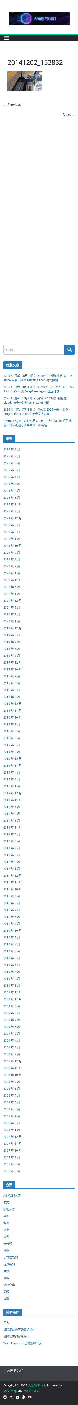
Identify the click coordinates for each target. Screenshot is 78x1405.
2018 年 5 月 (11, 656)
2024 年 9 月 (11, 525)
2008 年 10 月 (12, 1075)
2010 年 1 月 (11, 985)
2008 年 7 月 (11, 1095)
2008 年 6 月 (11, 1102)
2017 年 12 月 (12, 662)
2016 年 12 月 (12, 704)
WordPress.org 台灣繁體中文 (22, 1343)
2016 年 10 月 (12, 717)
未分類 (7, 1243)
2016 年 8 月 (11, 731)
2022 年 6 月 (11, 587)
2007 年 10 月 (12, 1150)
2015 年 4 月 (11, 772)
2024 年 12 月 (12, 518)
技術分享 (9, 1209)
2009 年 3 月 (11, 1047)
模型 (6, 1250)
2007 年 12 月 (12, 1137)
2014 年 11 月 (12, 800)
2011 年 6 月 (11, 917)
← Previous (12, 104)
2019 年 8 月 (11, 635)
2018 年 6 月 (11, 649)
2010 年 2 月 (11, 979)
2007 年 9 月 (11, 1157)
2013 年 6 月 (11, 834)
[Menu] (6, 38)
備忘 (6, 1202)
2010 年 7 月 (11, 944)
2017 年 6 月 (11, 683)
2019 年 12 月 (12, 628)
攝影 (6, 1216)
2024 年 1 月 (11, 539)
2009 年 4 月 (11, 1040)
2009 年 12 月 (12, 992)
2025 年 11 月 (12, 504)
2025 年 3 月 (11, 511)
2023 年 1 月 (11, 573)
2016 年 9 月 (11, 724)
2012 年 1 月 (11, 869)
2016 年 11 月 (12, 710)
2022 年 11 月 (12, 580)
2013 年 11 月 (12, 827)
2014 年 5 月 (11, 807)
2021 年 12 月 (12, 601)
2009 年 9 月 (11, 1006)
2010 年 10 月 (12, 930)
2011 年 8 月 (11, 903)
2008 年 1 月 (11, 1130)
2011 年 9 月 (11, 896)
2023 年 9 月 (11, 552)
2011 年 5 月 (11, 924)
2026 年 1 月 (11, 497)
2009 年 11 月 (12, 999)
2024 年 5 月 (11, 532)
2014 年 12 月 (12, 793)
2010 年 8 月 (11, 937)
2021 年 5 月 (11, 607)
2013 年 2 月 (11, 848)
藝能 (6, 1278)
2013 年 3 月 (11, 841)
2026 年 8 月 (11, 449)
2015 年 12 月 (12, 759)
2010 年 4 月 (11, 965)
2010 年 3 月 (11, 972)
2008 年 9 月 (11, 1082)
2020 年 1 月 (11, 621)
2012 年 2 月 (11, 862)
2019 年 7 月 (11, 642)
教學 (6, 1223)
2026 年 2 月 (11, 491)
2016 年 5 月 (11, 738)
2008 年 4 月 (11, 1116)
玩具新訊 (9, 1264)
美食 (6, 1271)
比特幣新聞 (10, 1257)
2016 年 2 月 (11, 752)
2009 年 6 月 (11, 1027)
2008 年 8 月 (11, 1089)
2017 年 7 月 (11, 676)
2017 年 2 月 (11, 697)
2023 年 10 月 (12, 546)
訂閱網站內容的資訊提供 (19, 1329)
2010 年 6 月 (11, 951)
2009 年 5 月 (11, 1034)
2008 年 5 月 (11, 1109)
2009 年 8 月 (11, 1013)
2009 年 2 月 (11, 1054)
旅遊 (6, 1237)
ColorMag (10, 1391)
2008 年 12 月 (12, 1061)
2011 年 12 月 (12, 875)
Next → (69, 114)
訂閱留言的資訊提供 (16, 1336)
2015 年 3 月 (11, 779)
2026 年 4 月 (11, 477)
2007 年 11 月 (12, 1143)
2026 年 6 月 (11, 463)
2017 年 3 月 (11, 690)
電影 (6, 1298)
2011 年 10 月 (12, 889)
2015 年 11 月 (12, 765)
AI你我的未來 (12, 1195)
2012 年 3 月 (11, 855)
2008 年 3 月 (11, 1123)
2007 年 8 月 (11, 1164)
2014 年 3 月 (11, 820)
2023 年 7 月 (11, 566)
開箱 (6, 1292)
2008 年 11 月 (12, 1068)
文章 (6, 1230)
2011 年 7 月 (11, 910)
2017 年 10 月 (12, 669)
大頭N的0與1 (36, 1385)
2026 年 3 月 (11, 484)
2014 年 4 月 (11, 814)
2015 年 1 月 (11, 786)
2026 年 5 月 (11, 470)
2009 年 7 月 (11, 1020)
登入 (6, 1323)
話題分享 (9, 1285)
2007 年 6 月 (11, 1171)
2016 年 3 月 (11, 745)
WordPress (30, 1391)
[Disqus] (39, 170)
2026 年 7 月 (11, 456)
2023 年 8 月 (11, 559)
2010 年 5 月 (11, 958)
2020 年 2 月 (11, 614)
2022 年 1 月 (11, 594)
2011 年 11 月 (12, 882)
